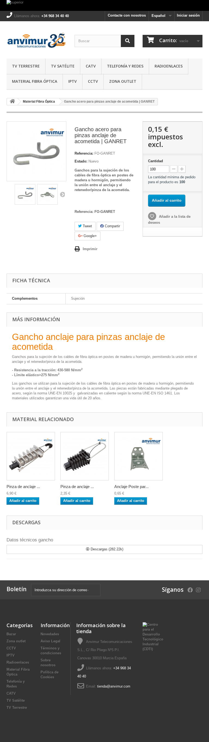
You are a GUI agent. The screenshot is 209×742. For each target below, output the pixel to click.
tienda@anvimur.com (113, 686)
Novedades (50, 634)
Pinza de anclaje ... (23, 486)
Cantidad (155, 161)
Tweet (87, 226)
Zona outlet (122, 81)
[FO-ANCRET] (138, 456)
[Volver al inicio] (12, 101)
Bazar (11, 634)
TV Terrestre (26, 66)
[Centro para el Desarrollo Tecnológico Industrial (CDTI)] (153, 636)
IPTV (72, 81)
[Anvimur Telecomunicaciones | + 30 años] (36, 42)
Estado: (81, 161)
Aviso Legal (50, 641)
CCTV (93, 81)
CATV (91, 66)
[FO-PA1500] (31, 456)
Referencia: (84, 153)
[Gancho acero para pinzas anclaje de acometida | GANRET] (25, 194)
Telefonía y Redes (125, 66)
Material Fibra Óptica (34, 81)
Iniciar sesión (188, 15)
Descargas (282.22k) (106, 549)
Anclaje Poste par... (131, 486)
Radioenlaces (169, 66)
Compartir (112, 226)
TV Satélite (63, 66)
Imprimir (90, 249)
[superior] (104, 5)
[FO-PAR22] (84, 456)
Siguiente (62, 194)
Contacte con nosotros (127, 15)
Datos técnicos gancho (30, 539)
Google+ (89, 236)
